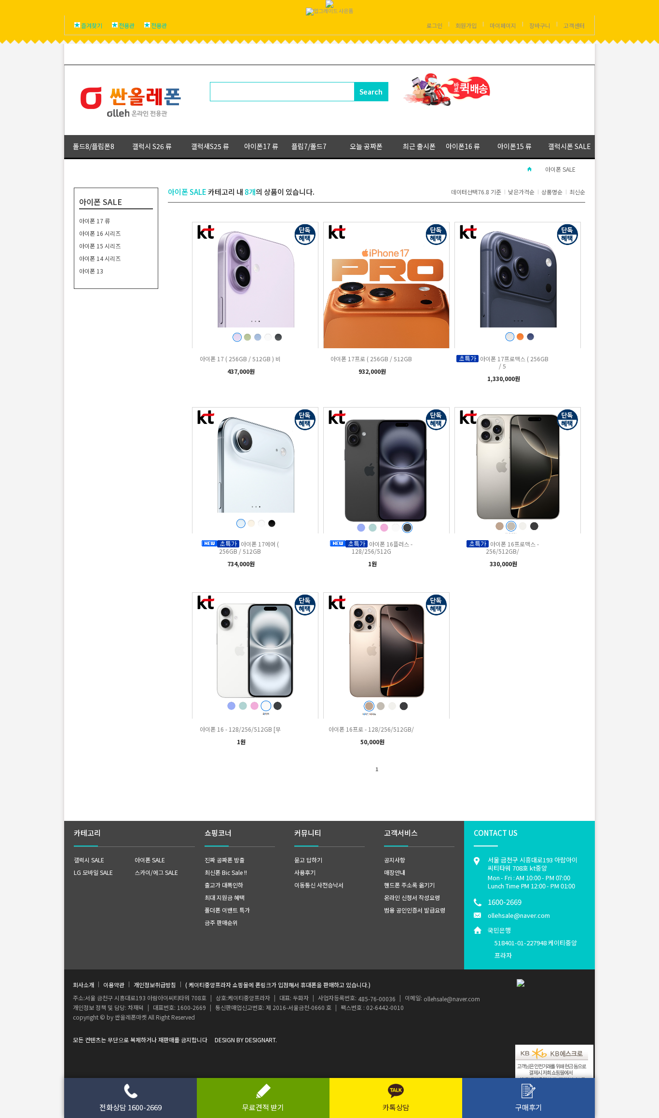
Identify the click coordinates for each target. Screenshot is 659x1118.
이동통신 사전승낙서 (318, 885)
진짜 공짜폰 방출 (225, 860)
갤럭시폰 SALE (569, 146)
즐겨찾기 (91, 25)
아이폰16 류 (463, 146)
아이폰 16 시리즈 (100, 233)
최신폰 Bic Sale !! (226, 872)
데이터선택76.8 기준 (476, 192)
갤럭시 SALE (89, 860)
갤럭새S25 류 (210, 146)
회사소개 (83, 985)
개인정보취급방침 (155, 985)
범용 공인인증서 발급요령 (414, 910)
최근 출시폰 (419, 146)
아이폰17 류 (261, 146)
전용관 (127, 25)
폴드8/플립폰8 (93, 146)
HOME (529, 169)
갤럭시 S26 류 (152, 146)
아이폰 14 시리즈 (100, 258)
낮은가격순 (521, 192)
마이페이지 (503, 25)
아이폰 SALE (560, 169)
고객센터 (574, 25)
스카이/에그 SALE (156, 872)
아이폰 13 (91, 271)
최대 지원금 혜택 (225, 897)
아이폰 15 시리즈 (100, 246)
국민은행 (532, 943)
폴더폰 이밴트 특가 (227, 910)
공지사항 (394, 860)
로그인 (434, 25)
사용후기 (305, 872)
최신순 (577, 192)
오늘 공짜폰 (366, 146)
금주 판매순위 (221, 922)
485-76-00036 (377, 999)
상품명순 (552, 192)
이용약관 (113, 985)
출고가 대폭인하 (224, 885)
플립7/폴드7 (309, 146)
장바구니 (539, 25)
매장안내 (394, 872)
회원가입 (466, 25)
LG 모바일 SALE (93, 872)
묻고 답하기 (308, 860)
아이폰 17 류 (94, 221)
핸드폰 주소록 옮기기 (409, 885)
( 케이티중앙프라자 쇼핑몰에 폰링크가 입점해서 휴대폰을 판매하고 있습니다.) (278, 985)
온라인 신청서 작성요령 (412, 897)
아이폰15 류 (514, 146)
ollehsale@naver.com (519, 915)
